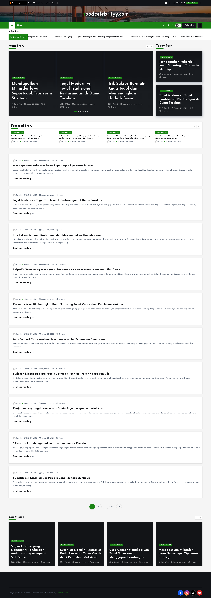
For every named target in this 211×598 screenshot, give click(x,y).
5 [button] (85, 111)
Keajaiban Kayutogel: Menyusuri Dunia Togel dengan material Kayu (58, 408)
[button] (148, 46)
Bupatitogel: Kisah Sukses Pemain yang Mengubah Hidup (51, 478)
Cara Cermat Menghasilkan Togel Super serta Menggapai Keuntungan (60, 339)
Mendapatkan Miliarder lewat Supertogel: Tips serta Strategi (179, 65)
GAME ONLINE (18, 78)
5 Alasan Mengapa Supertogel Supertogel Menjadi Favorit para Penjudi (61, 373)
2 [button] (77, 111)
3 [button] (80, 111)
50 (112, 507)
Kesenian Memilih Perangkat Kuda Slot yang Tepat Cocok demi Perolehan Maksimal (127, 37)
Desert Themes (63, 593)
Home (19, 25)
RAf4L (19, 104)
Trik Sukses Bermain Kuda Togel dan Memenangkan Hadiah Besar (57, 235)
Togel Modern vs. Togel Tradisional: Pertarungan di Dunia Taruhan (179, 99)
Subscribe (189, 25)
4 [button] (83, 111)
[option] (33, 83)
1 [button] (74, 111)
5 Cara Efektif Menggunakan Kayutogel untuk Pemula (49, 443)
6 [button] (87, 111)
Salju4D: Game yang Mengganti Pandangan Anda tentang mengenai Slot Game (49, 37)
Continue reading (22, 179)
